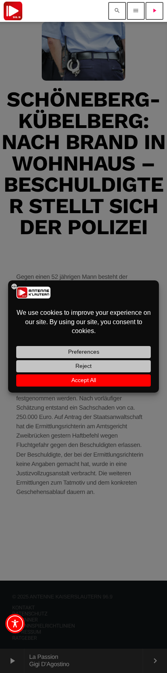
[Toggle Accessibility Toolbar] (15, 623)
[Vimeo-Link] (13, 11)
